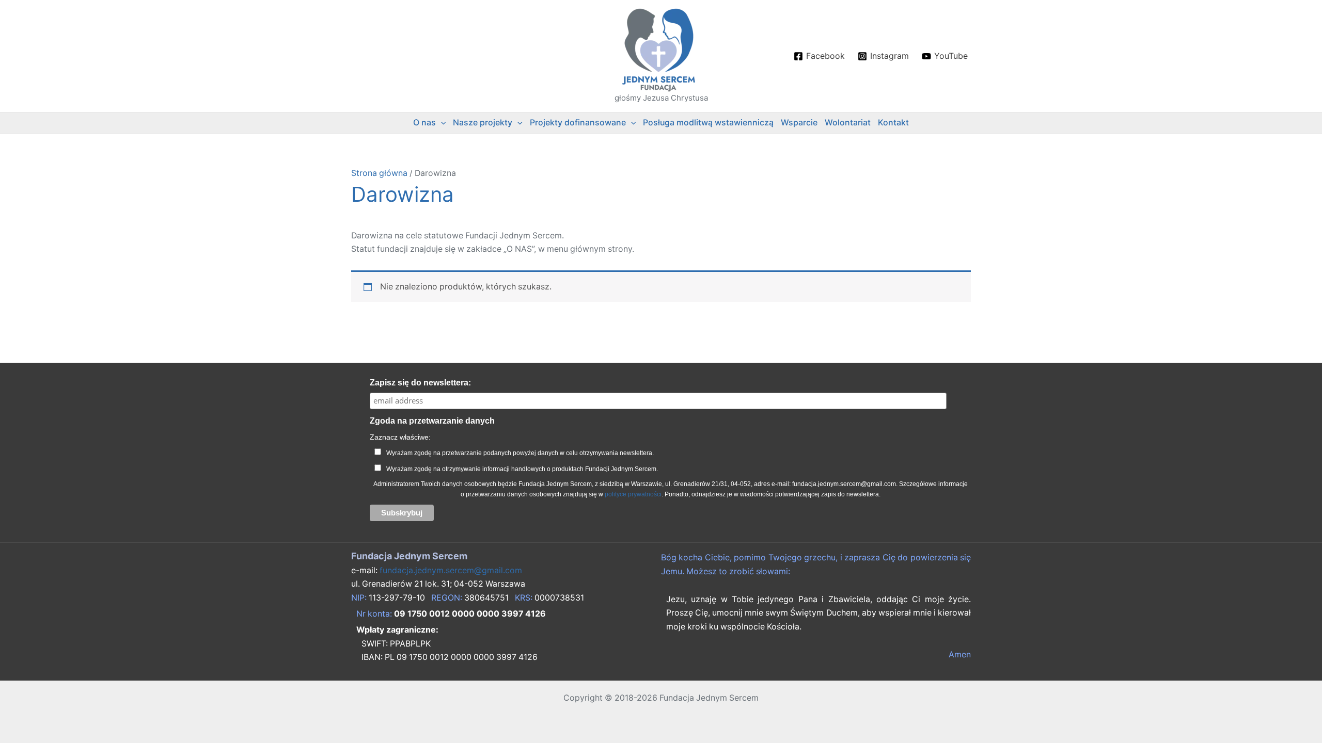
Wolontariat (848, 122)
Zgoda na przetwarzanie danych (432, 420)
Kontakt (893, 122)
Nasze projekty (482, 122)
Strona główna (379, 173)
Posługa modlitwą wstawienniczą (708, 122)
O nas (424, 122)
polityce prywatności (633, 494)
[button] (441, 123)
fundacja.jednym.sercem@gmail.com (451, 570)
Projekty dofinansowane (578, 122)
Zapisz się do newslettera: (420, 382)
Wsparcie (799, 122)
